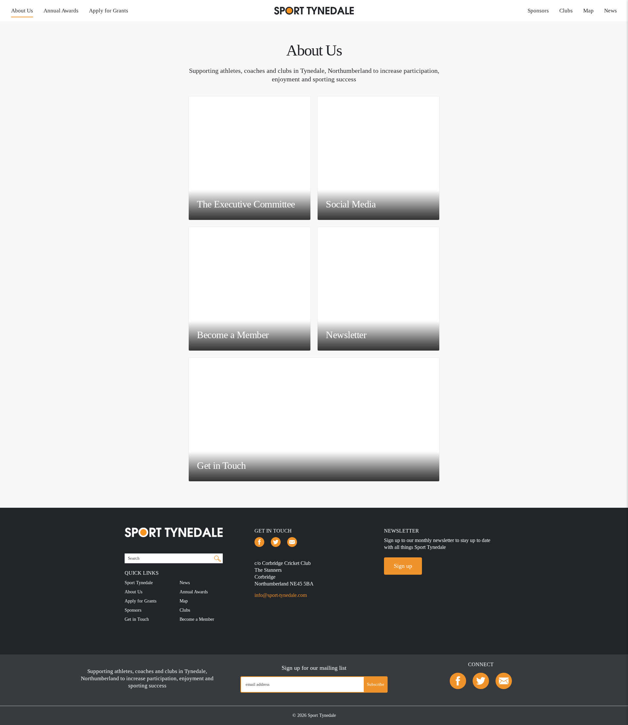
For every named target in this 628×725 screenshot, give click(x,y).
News (610, 11)
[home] (314, 10)
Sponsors (538, 11)
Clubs (566, 11)
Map (588, 11)
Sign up (403, 566)
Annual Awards (61, 11)
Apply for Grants (108, 11)
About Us (22, 11)
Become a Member (197, 619)
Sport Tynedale (139, 582)
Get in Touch (137, 619)
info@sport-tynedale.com (280, 595)
